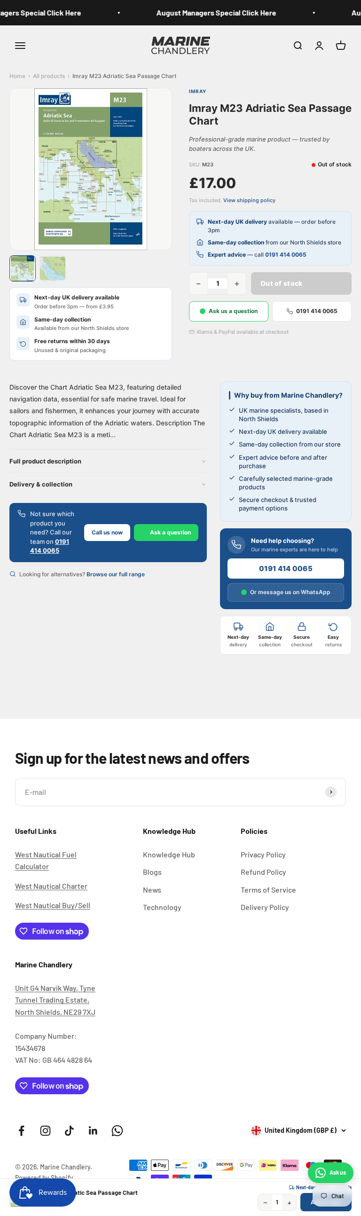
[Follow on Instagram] (45, 1130)
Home (17, 75)
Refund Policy (263, 871)
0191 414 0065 (285, 254)
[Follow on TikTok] (69, 1130)
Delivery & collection (40, 484)
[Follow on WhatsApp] (117, 1130)
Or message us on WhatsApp (290, 592)
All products (49, 75)
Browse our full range (115, 574)
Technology (162, 906)
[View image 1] (22, 268)
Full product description (45, 461)
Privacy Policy (263, 854)
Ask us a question (233, 310)
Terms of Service (268, 889)
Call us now (107, 532)
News (152, 889)
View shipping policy (249, 200)
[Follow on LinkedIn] (93, 1130)
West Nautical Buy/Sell (52, 905)
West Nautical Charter (51, 885)
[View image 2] (52, 268)
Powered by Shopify (44, 1178)
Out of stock (281, 283)
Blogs (152, 871)
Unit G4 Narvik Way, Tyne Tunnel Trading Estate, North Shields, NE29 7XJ (55, 999)
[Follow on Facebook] (21, 1130)
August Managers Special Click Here (211, 12)
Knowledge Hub (169, 854)
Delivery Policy (265, 906)
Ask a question (170, 532)
